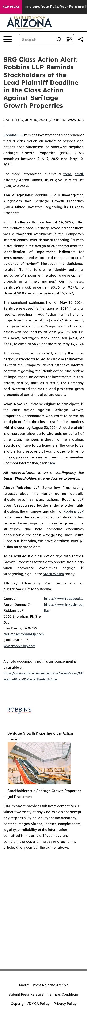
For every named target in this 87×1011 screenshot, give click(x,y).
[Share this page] (81, 39)
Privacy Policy (65, 1003)
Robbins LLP (13, 135)
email (79, 174)
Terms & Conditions (63, 994)
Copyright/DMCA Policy (30, 1003)
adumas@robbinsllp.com (24, 634)
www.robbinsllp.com (19, 646)
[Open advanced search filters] (69, 39)
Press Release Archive (50, 985)
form (67, 174)
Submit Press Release (26, 994)
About (24, 985)
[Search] (59, 39)
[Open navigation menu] (7, 39)
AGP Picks (11, 7)
